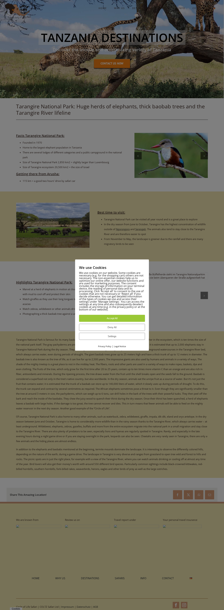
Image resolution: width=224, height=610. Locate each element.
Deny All (112, 327)
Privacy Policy (104, 346)
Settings (112, 336)
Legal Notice (120, 346)
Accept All (112, 318)
